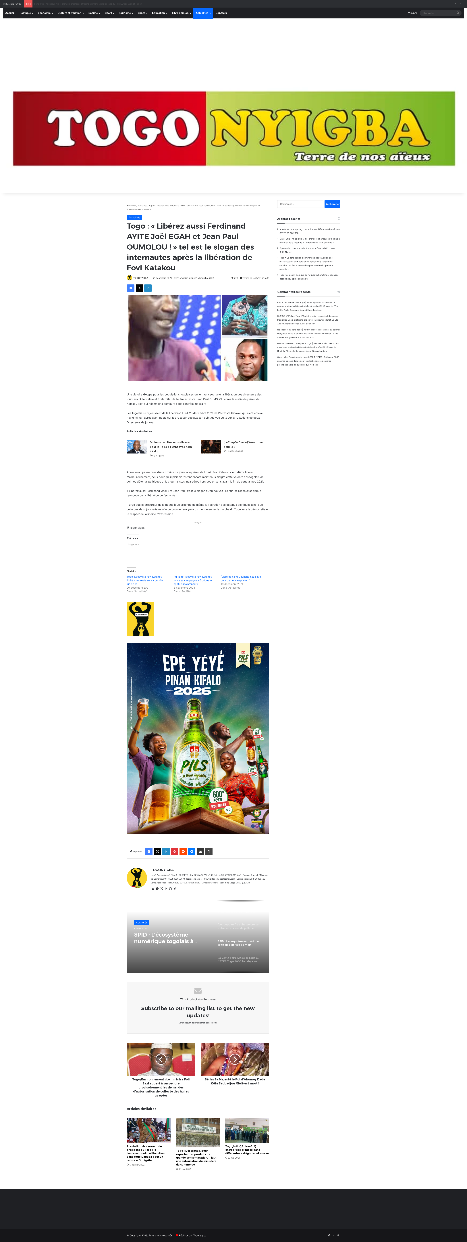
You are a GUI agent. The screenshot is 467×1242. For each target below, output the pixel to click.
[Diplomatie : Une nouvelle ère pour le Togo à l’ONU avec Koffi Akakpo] (137, 446)
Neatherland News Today (289, 343)
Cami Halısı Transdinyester (289, 357)
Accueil (10, 12)
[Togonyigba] (233, 133)
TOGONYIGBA (140, 278)
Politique (25, 12)
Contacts (221, 12)
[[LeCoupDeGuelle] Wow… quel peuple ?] (211, 446)
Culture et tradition (69, 12)
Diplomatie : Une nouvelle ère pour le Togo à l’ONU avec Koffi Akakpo (171, 447)
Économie (44, 12)
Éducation (158, 12)
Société (93, 12)
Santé (141, 12)
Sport (108, 12)
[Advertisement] (233, 46)
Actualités (202, 12)
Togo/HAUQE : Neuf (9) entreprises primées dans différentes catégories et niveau (247, 1150)
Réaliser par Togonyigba (192, 1235)
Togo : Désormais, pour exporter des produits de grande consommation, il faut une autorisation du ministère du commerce (196, 1157)
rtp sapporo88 (284, 329)
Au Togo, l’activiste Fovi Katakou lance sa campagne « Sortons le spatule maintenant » (193, 580)
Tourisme (125, 12)
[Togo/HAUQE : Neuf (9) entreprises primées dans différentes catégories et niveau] (247, 1130)
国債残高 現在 (283, 316)
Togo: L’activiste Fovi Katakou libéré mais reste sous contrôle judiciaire (145, 580)
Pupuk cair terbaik (285, 302)
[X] (161, 889)
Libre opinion (180, 12)
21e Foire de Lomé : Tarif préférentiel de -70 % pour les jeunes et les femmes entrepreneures (171, 938)
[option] (198, 936)
